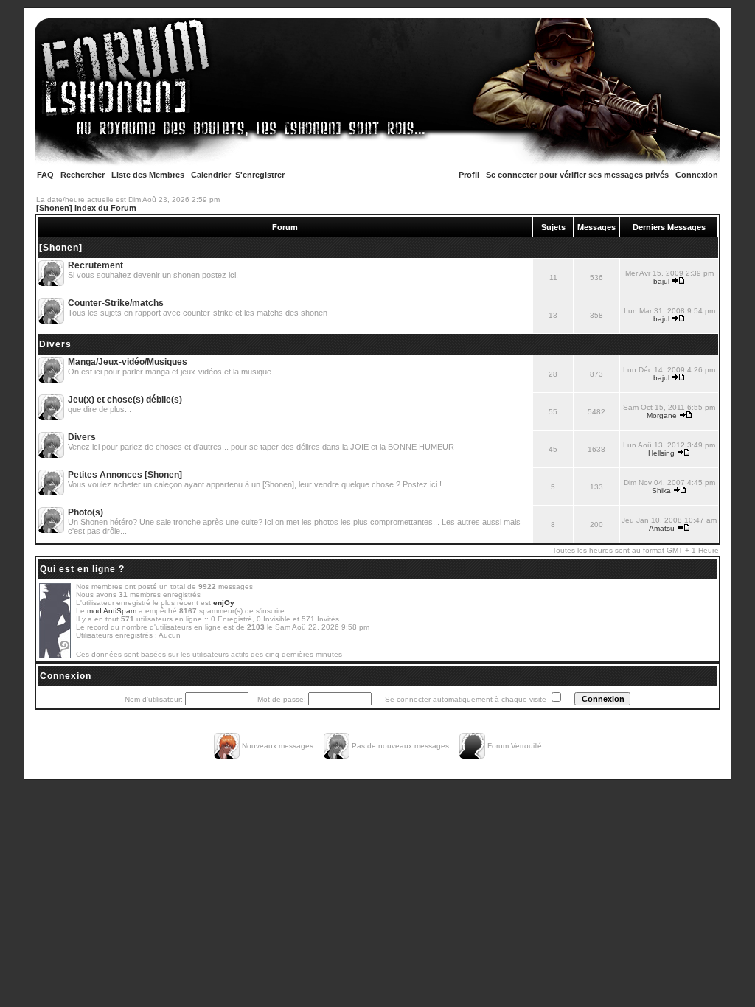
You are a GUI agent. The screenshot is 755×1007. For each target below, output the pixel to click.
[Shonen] (61, 248)
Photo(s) (85, 512)
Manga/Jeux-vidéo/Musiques (127, 362)
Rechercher (82, 174)
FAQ (45, 174)
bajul (661, 281)
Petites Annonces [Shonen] (125, 475)
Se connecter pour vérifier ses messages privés (577, 174)
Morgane (662, 415)
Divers (55, 344)
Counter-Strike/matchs (116, 303)
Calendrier (211, 174)
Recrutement (95, 265)
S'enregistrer (260, 174)
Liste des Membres (147, 174)
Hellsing (661, 453)
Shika (661, 491)
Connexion (696, 174)
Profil (469, 174)
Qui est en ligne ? (82, 569)
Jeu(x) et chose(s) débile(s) (125, 399)
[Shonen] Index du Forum (86, 207)
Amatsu (662, 528)
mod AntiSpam (111, 611)
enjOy (223, 603)
